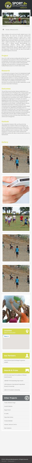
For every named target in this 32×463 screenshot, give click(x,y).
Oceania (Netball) (8, 420)
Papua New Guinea (8, 417)
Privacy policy (11, 461)
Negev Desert (7, 410)
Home (3, 29)
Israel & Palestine (8, 406)
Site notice (4, 461)
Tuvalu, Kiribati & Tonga (9, 402)
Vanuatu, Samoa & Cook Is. (10, 424)
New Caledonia (7, 428)
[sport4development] (16, 5)
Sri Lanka (6, 413)
